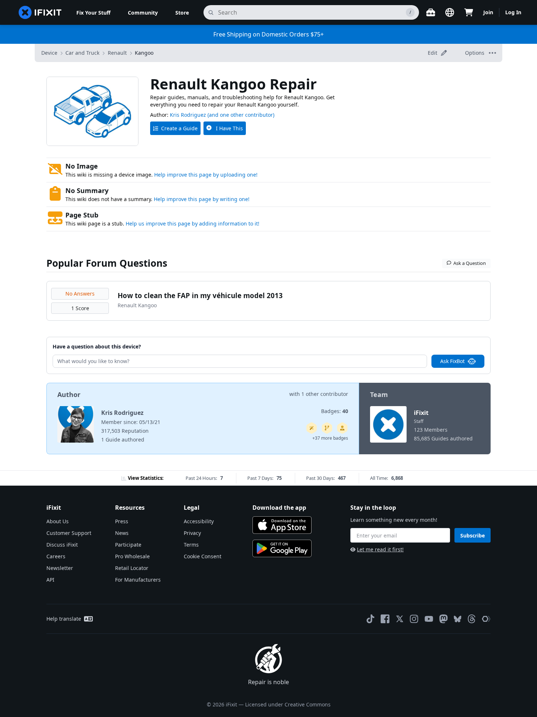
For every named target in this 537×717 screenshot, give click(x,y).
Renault (117, 52)
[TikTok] (370, 618)
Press (121, 521)
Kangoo (144, 52)
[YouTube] (428, 618)
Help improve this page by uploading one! (206, 174)
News (122, 532)
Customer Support (68, 532)
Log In (513, 12)
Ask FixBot (452, 361)
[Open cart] (468, 12)
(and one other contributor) (240, 114)
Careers (55, 556)
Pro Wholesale (132, 556)
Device (49, 52)
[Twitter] (399, 618)
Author (68, 394)
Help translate (63, 618)
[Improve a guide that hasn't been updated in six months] (327, 428)
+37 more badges (330, 438)
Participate (128, 544)
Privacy (192, 532)
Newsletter (59, 567)
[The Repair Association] (486, 618)
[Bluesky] (457, 619)
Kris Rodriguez (188, 114)
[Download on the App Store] (282, 525)
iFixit (421, 413)
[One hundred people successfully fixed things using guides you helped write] (311, 428)
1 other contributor (324, 393)
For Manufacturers (138, 579)
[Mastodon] (443, 618)
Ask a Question (469, 263)
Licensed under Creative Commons (288, 704)
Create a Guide (179, 128)
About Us (57, 521)
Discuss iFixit (62, 544)
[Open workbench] (430, 12)
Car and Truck (82, 52)
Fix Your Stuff (93, 12)
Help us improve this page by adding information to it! (192, 223)
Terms (191, 544)
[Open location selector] (449, 12)
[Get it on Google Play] (282, 548)
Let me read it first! (380, 549)
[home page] (40, 12)
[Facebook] (385, 618)
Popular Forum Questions (106, 263)
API (50, 579)
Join (488, 12)
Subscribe (472, 535)
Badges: (334, 411)
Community (143, 12)
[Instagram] (414, 618)
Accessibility (199, 521)
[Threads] (471, 618)
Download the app (279, 508)
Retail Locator (131, 567)
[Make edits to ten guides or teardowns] (342, 428)
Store (182, 12)
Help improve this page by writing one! (202, 199)
